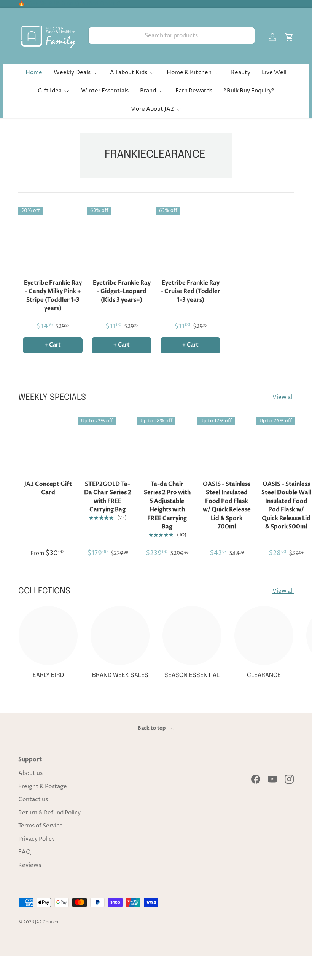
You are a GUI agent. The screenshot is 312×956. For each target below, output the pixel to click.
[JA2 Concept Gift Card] (48, 442)
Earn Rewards (193, 91)
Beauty (240, 72)
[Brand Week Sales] (120, 635)
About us (30, 773)
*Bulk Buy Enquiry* (249, 91)
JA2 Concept (47, 922)
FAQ (24, 852)
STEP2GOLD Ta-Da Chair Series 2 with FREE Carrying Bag (107, 497)
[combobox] (171, 35)
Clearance (264, 675)
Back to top (152, 728)
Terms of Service (40, 826)
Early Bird (48, 675)
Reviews (29, 865)
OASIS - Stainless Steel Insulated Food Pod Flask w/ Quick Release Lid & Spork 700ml (227, 505)
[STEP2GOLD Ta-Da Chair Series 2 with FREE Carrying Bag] (108, 442)
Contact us (33, 799)
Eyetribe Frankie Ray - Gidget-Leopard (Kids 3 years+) (122, 291)
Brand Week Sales (120, 675)
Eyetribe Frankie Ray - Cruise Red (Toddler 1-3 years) (190, 291)
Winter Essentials (105, 91)
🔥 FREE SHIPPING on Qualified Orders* (69, 3)
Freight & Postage (42, 787)
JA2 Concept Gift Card (48, 488)
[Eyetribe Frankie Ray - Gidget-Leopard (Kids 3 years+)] (121, 236)
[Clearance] (263, 635)
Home (33, 72)
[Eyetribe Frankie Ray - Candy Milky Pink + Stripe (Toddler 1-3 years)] (52, 236)
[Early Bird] (48, 635)
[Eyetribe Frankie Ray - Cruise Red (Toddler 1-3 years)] (190, 236)
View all (283, 397)
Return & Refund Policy (49, 813)
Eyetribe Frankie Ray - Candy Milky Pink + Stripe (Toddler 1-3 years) (53, 295)
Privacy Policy (36, 839)
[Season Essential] (191, 635)
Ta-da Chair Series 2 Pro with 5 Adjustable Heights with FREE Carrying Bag (167, 505)
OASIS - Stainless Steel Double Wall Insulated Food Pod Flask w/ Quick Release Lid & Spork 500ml (286, 505)
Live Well (274, 72)
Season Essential (192, 675)
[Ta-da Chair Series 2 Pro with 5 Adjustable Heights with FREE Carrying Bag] (167, 442)
